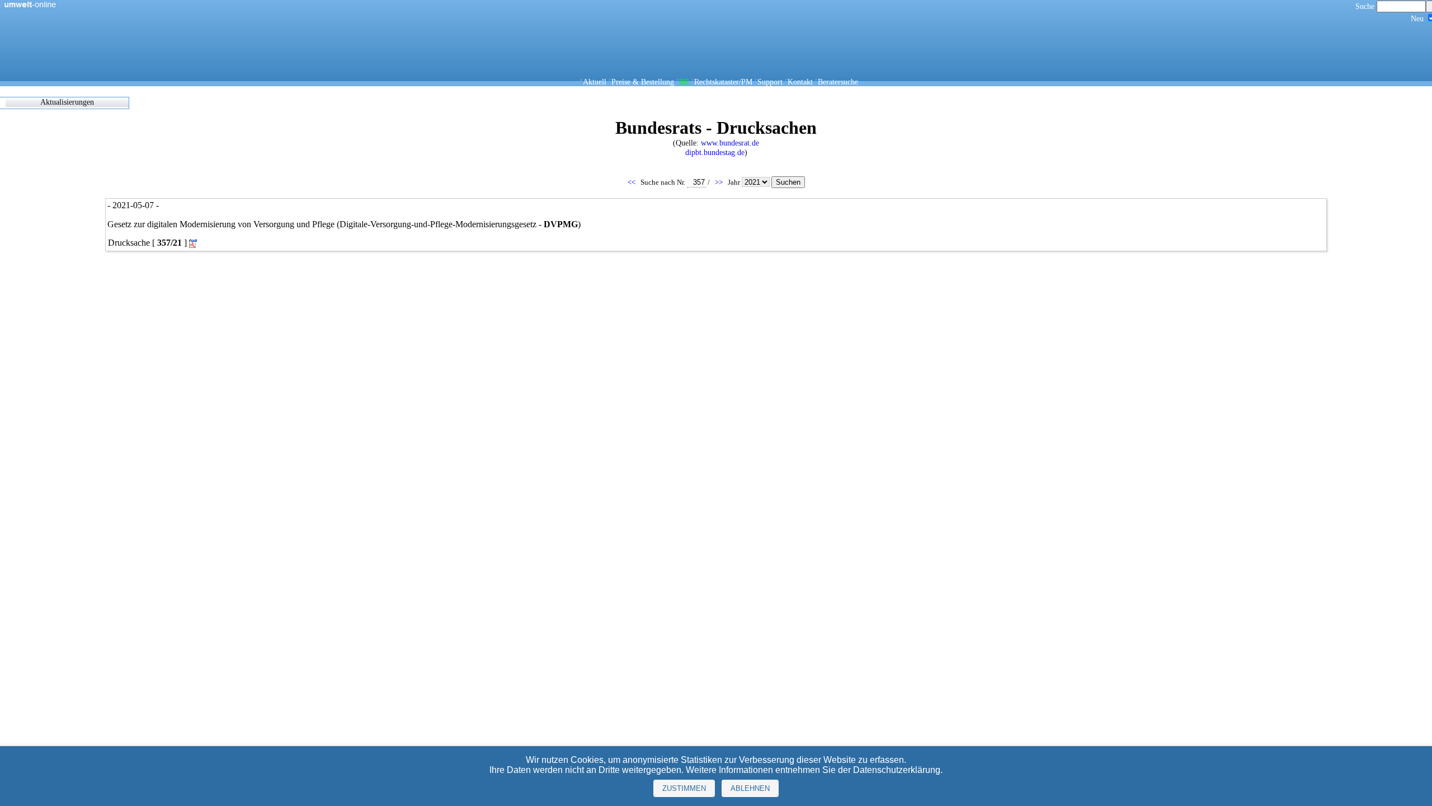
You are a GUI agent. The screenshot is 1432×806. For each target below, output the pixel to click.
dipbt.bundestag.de (715, 152)
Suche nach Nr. (663, 182)
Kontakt (800, 81)
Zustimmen (684, 788)
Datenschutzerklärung (896, 770)
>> (719, 182)
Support (770, 81)
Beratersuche (838, 81)
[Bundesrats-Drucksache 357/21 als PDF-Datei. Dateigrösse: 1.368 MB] (194, 244)
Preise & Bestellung (642, 81)
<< (632, 182)
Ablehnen (750, 788)
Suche (1366, 6)
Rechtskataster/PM (723, 81)
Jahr (735, 182)
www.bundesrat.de (730, 142)
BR (684, 81)
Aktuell (594, 81)
